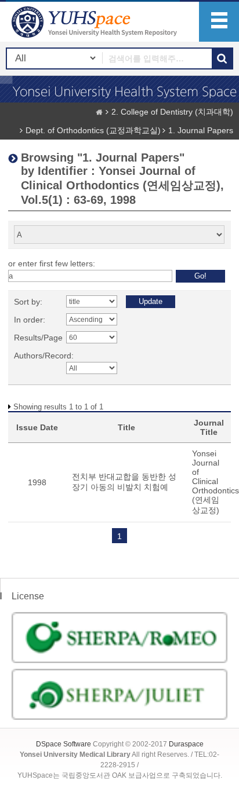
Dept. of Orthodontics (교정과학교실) (93, 130)
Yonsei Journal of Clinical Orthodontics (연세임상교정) (215, 482)
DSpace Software (63, 744)
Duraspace (186, 744)
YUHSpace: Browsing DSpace (96, 21)
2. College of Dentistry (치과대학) (172, 111)
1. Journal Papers (200, 130)
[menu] (219, 22)
